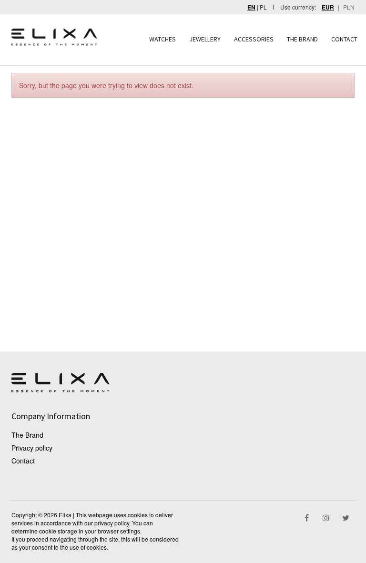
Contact (23, 460)
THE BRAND (302, 39)
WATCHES (162, 39)
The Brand (27, 435)
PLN (349, 7)
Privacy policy (31, 447)
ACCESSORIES (254, 39)
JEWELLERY (205, 39)
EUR (328, 7)
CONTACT (344, 39)
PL (263, 7)
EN (251, 7)
